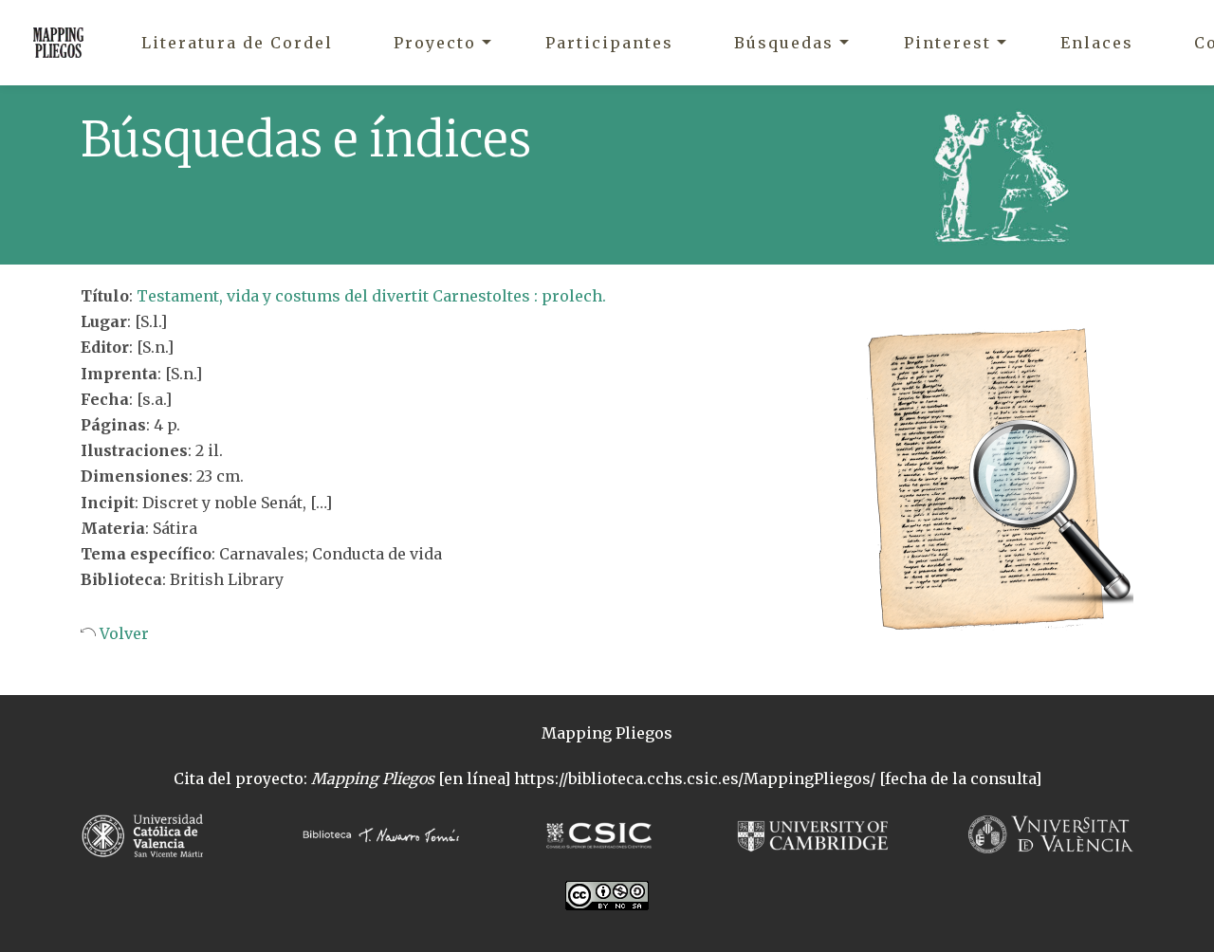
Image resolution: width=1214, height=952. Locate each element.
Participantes (609, 42)
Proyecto (435, 42)
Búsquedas (784, 42)
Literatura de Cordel (237, 42)
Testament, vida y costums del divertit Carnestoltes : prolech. (371, 295)
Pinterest (947, 42)
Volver (122, 633)
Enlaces (1096, 42)
